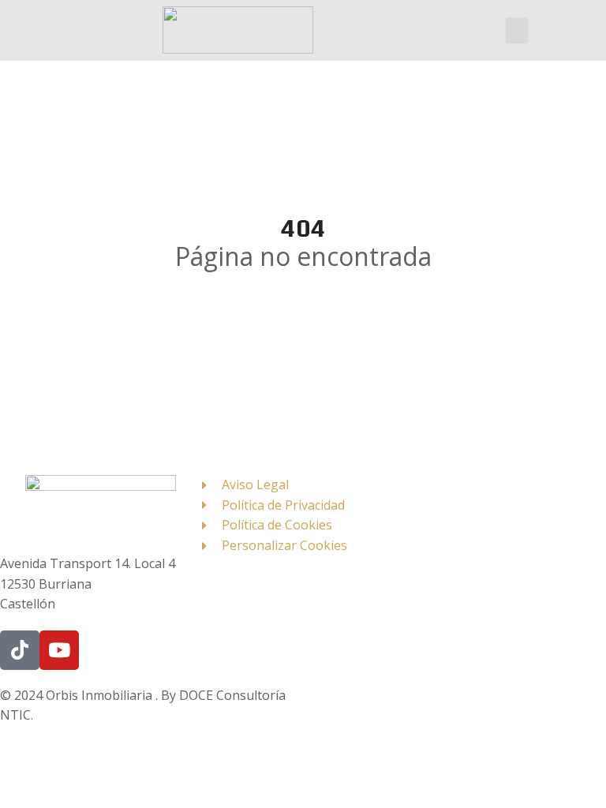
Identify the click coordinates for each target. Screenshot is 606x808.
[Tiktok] (19, 650)
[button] (517, 30)
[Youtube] (59, 650)
